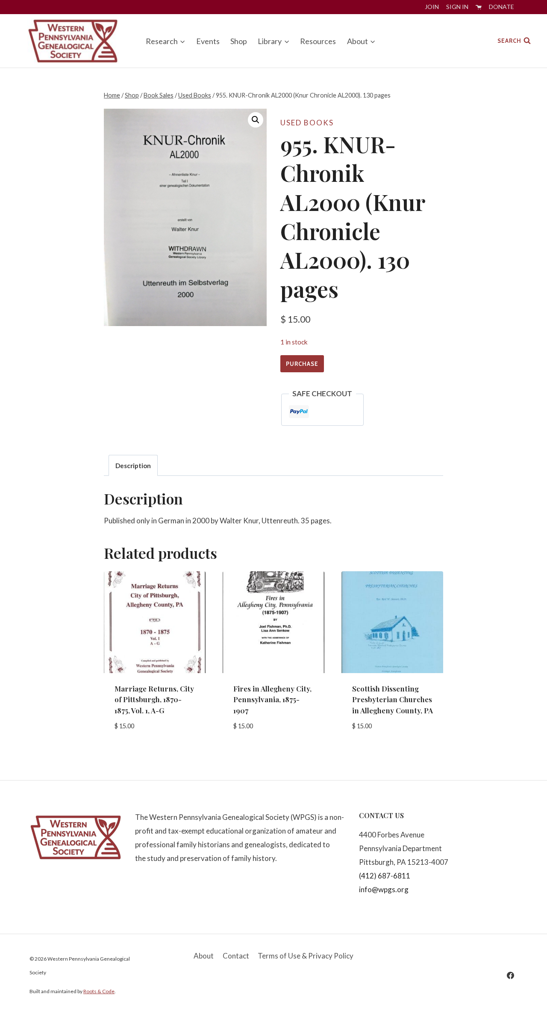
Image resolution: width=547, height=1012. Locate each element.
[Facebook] (510, 975)
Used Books (307, 122)
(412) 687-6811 (384, 875)
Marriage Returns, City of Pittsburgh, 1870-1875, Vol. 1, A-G (154, 699)
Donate (501, 6)
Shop (238, 41)
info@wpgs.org (384, 889)
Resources (318, 41)
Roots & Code (99, 991)
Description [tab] (133, 465)
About (204, 955)
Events (208, 41)
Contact (236, 955)
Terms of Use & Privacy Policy (305, 955)
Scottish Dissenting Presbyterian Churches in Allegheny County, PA (392, 699)
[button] (255, 120)
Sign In (457, 6)
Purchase (302, 363)
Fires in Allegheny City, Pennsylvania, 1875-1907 (272, 699)
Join (432, 6)
